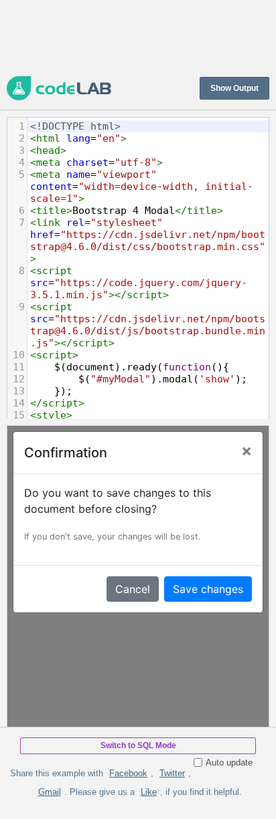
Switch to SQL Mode (138, 745)
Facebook (128, 773)
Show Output (234, 88)
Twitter (172, 773)
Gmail (49, 792)
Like (149, 792)
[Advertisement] (138, 37)
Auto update (229, 762)
